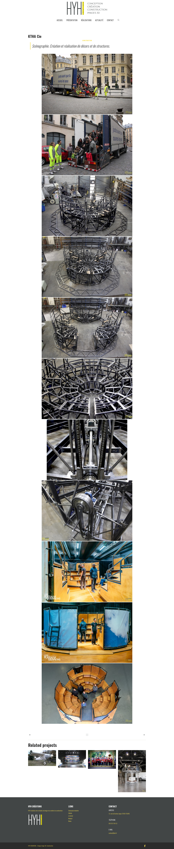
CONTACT (110, 20)
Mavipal (70, 818)
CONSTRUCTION (87, 40)
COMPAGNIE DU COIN (102, 760)
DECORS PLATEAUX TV (72, 760)
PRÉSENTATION (71, 20)
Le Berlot (70, 816)
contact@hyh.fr (113, 833)
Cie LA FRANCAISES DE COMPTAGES (42, 759)
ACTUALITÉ (99, 20)
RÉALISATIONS (86, 20)
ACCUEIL (60, 20)
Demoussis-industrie (73, 810)
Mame (69, 821)
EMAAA (70, 813)
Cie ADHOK (131, 772)
